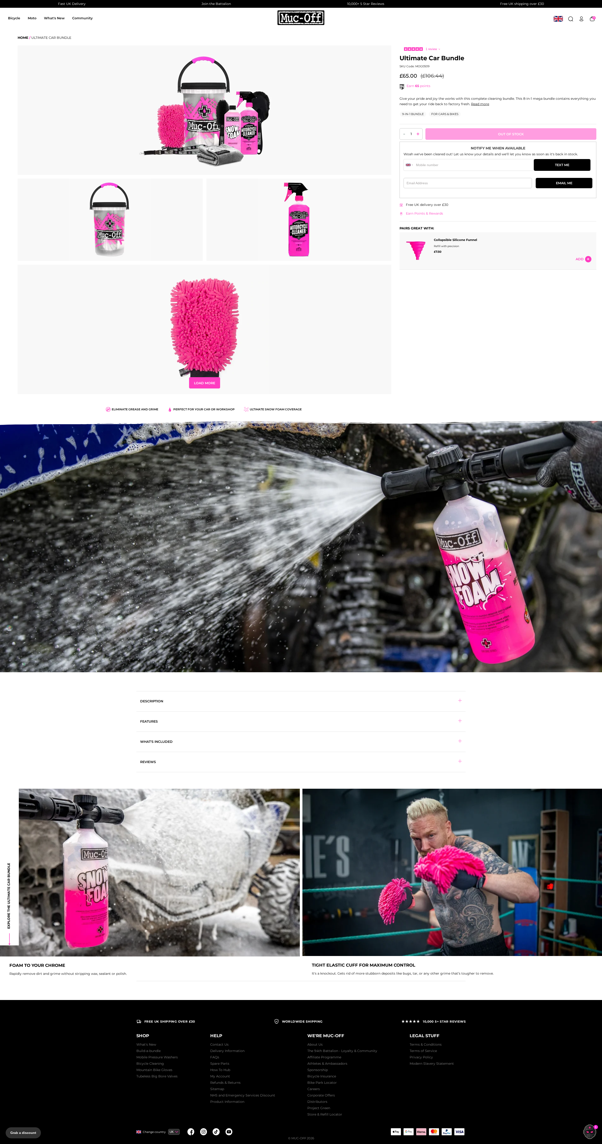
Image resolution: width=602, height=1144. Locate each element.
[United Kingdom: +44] (409, 165)
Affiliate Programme (324, 1057)
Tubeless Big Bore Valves (157, 1076)
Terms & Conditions (426, 1044)
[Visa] (459, 1131)
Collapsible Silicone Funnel (455, 240)
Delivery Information (227, 1051)
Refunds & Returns (225, 1082)
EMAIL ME (564, 183)
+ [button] (418, 133)
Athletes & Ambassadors (327, 1063)
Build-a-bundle (148, 1051)
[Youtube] (228, 1131)
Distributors (317, 1102)
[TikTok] (216, 1131)
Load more (204, 383)
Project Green (318, 1108)
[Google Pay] (408, 1131)
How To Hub (220, 1070)
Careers (313, 1089)
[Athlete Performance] (434, 1131)
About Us (315, 1044)
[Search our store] (570, 19)
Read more (480, 104)
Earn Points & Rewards (424, 214)
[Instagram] (203, 1131)
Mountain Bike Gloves (154, 1070)
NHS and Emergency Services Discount (242, 1095)
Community (82, 18)
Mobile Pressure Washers (157, 1057)
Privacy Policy (421, 1057)
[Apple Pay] (395, 1131)
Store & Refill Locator (324, 1114)
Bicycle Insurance (321, 1076)
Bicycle (14, 18)
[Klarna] (421, 1131)
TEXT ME (562, 165)
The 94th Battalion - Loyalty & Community (342, 1051)
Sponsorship (317, 1070)
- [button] (404, 133)
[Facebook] (190, 1131)
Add (580, 259)
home (23, 38)
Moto (32, 18)
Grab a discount (23, 1133)
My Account (220, 1076)
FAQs (214, 1057)
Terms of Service (423, 1051)
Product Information (227, 1102)
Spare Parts (219, 1063)
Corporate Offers (321, 1095)
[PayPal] (446, 1131)
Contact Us (219, 1044)
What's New (54, 18)
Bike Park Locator (322, 1082)
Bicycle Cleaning (150, 1063)
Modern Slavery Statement (432, 1063)
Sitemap (217, 1089)
